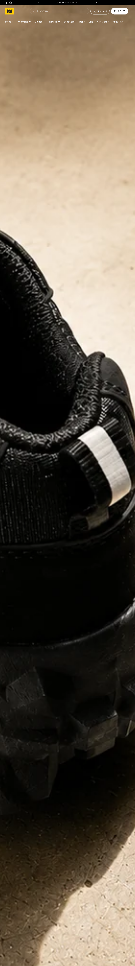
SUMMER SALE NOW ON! (67, 3)
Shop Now (67, 960)
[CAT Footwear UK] (9, 11)
